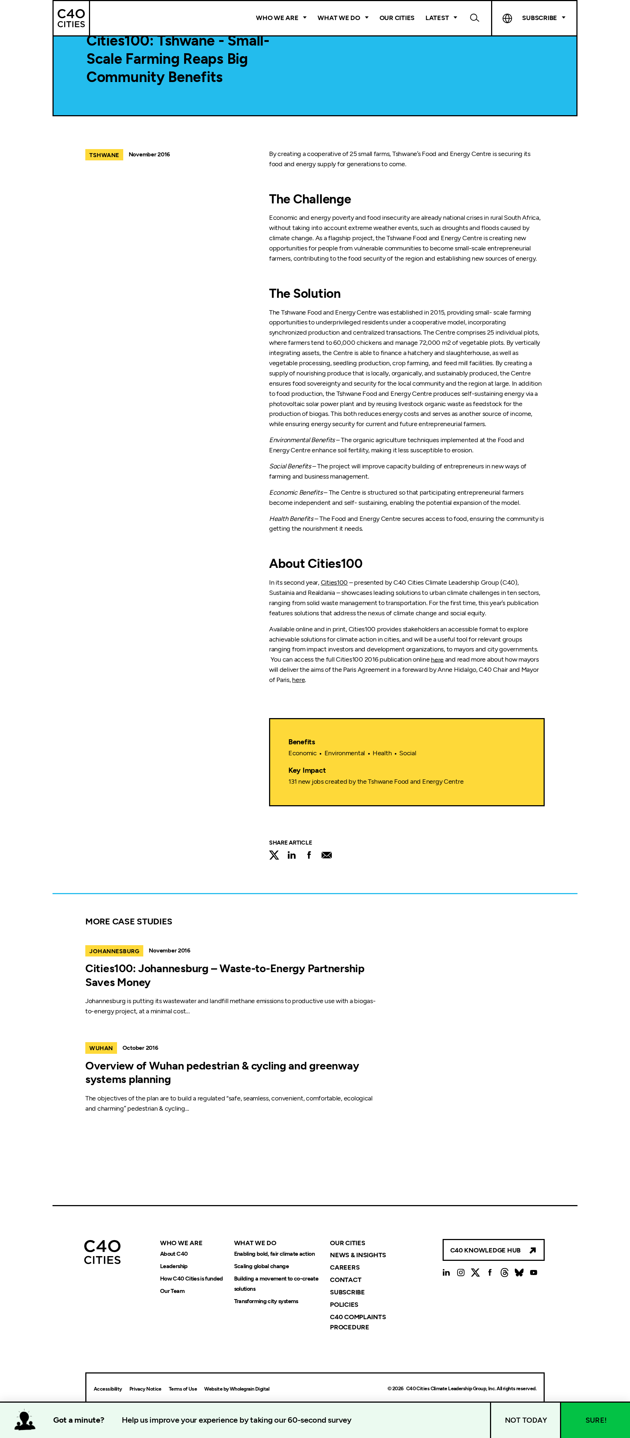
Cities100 (334, 582)
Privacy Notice (145, 1389)
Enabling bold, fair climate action (274, 1253)
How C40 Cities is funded (191, 1278)
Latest (437, 18)
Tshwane (104, 155)
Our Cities (397, 18)
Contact (345, 1280)
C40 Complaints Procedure (358, 1322)
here (437, 659)
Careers (344, 1267)
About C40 (173, 1253)
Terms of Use (183, 1389)
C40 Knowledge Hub (485, 1250)
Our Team (172, 1290)
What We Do (339, 18)
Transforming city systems (266, 1301)
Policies (344, 1305)
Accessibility (108, 1389)
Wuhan (101, 1048)
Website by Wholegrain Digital (236, 1389)
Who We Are (277, 18)
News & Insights (358, 1255)
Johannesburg (114, 951)
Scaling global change (261, 1266)
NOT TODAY (526, 1420)
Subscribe (347, 1292)
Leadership (174, 1266)
